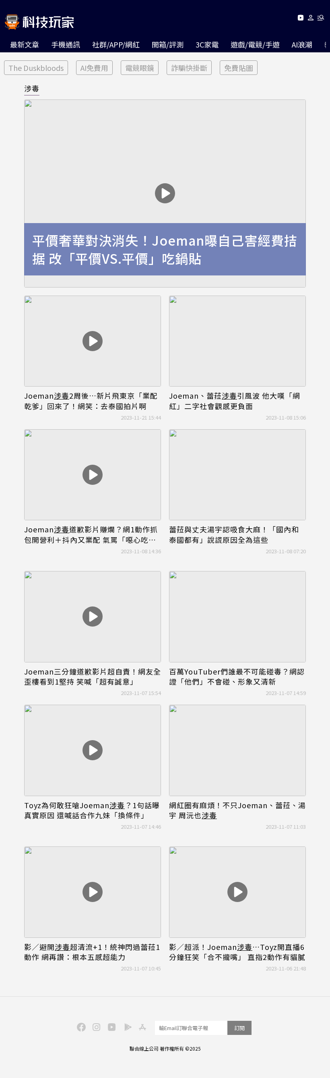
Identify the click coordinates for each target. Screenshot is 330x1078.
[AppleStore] (141, 1026)
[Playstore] (126, 1026)
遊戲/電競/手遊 (255, 44)
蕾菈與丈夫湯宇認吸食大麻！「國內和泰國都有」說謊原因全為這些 (234, 534)
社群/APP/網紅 (116, 44)
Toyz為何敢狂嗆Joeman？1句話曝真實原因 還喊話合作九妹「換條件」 (92, 810)
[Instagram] (95, 1026)
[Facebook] (80, 1026)
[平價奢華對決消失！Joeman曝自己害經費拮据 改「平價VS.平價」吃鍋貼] (165, 193)
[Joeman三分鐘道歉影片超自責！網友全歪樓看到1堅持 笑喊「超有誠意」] (92, 616)
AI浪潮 (302, 44)
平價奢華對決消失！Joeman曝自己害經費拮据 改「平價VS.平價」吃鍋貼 (164, 249)
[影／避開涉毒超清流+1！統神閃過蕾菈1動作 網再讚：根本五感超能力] (92, 892)
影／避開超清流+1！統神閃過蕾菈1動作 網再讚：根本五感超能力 (92, 952)
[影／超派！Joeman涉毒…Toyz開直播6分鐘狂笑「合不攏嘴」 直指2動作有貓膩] (237, 892)
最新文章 (24, 44)
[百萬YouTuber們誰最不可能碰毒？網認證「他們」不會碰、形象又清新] (237, 616)
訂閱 (239, 1028)
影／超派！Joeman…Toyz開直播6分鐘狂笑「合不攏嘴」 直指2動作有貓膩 (237, 952)
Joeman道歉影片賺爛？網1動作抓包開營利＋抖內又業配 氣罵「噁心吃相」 (92, 534)
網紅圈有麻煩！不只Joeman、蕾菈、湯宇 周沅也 (237, 810)
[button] (311, 19)
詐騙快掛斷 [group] (189, 67)
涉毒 (31, 88)
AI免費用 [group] (94, 67)
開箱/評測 (168, 44)
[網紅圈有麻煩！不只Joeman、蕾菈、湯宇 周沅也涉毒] (237, 750)
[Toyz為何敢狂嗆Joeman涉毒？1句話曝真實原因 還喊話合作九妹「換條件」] (92, 750)
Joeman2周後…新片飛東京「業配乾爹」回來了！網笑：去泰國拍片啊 (91, 401)
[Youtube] (300, 19)
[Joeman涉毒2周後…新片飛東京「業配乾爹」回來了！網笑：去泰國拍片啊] (92, 341)
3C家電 (207, 44)
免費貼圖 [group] (238, 67)
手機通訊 (65, 44)
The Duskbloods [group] (36, 67)
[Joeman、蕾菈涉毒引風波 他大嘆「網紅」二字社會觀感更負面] (237, 341)
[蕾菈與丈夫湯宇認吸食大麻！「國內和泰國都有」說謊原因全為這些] (237, 475)
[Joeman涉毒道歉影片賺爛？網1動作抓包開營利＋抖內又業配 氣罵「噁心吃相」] (92, 475)
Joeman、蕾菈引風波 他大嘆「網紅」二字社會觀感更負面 (234, 401)
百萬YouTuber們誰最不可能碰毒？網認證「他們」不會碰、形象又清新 (237, 676)
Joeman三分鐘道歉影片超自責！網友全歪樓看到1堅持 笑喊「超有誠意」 (92, 676)
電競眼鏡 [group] (139, 67)
